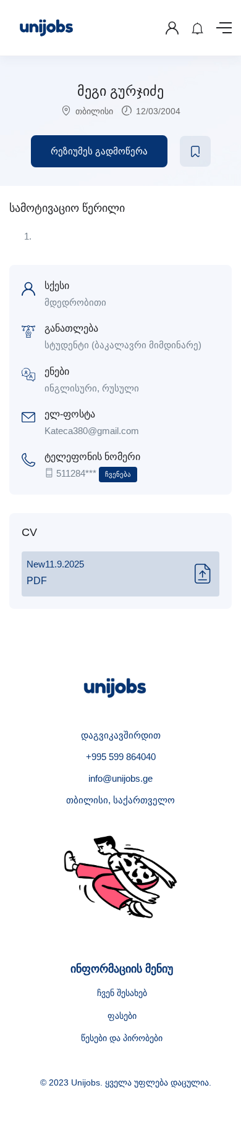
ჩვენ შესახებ (122, 993)
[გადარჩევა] (195, 151)
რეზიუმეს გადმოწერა (99, 151)
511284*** (93, 473)
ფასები (122, 1016)
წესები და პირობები (122, 1038)
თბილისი (94, 111)
